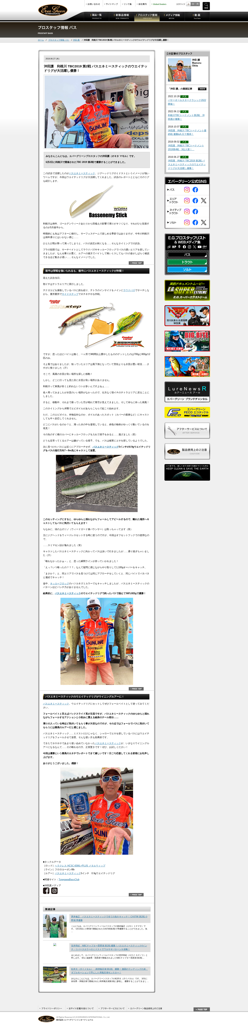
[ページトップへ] (202, 1007)
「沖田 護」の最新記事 (180, 88)
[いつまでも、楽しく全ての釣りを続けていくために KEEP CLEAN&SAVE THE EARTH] (187, 478)
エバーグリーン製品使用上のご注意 (145, 1008)
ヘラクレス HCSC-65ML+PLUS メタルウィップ (80, 865)
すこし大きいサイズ (193, 4)
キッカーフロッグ (59, 583)
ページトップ (136, 263)
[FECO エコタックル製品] (187, 415)
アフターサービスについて (112, 1008)
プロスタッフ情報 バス (58, 40)
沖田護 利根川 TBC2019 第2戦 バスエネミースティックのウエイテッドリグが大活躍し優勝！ (187, 164)
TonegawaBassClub (69, 879)
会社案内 (142, 3)
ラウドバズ (129, 290)
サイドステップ (70, 294)
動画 (197, 16)
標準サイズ (188, 4)
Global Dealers (159, 3)
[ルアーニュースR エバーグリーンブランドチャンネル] (187, 400)
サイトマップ (112, 3)
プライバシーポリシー (52, 1008)
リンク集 (128, 3)
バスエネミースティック (82, 173)
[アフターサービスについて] (187, 436)
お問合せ (94, 3)
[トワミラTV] (187, 324)
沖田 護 (76, 40)
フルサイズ (197, 4)
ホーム (41, 40)
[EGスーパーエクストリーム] (187, 298)
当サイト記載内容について (81, 1008)
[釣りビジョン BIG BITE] (187, 349)
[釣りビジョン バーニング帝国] (187, 375)
